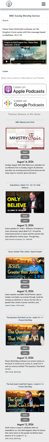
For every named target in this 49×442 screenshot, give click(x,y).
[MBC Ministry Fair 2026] (25, 138)
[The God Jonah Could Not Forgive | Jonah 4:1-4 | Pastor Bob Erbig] (25, 401)
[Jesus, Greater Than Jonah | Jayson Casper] (25, 268)
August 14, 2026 (25, 162)
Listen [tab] (5, 71)
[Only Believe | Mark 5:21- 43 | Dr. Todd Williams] (25, 202)
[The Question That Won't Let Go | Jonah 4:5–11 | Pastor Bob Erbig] (25, 334)
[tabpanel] (24, 46)
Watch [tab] (5, 20)
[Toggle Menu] (43, 4)
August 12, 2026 (25, 225)
